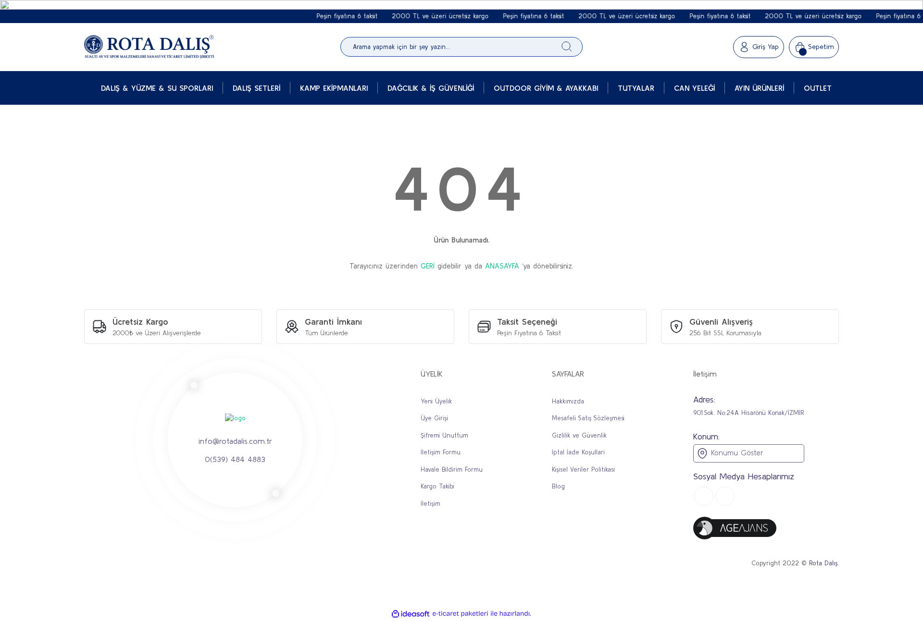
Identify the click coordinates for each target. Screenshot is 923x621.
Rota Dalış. (824, 563)
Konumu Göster (735, 453)
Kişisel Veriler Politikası (583, 469)
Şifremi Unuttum (444, 435)
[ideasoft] (410, 614)
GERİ (428, 266)
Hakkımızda (568, 401)
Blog (558, 486)
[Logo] (149, 47)
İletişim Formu (441, 452)
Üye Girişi (434, 418)
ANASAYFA (502, 266)
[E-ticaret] (460, 614)
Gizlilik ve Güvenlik (579, 435)
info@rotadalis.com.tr (235, 441)
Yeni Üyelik (436, 401)
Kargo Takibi (437, 486)
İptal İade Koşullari (578, 452)
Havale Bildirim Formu (452, 469)
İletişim (430, 503)
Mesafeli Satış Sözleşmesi (588, 418)
